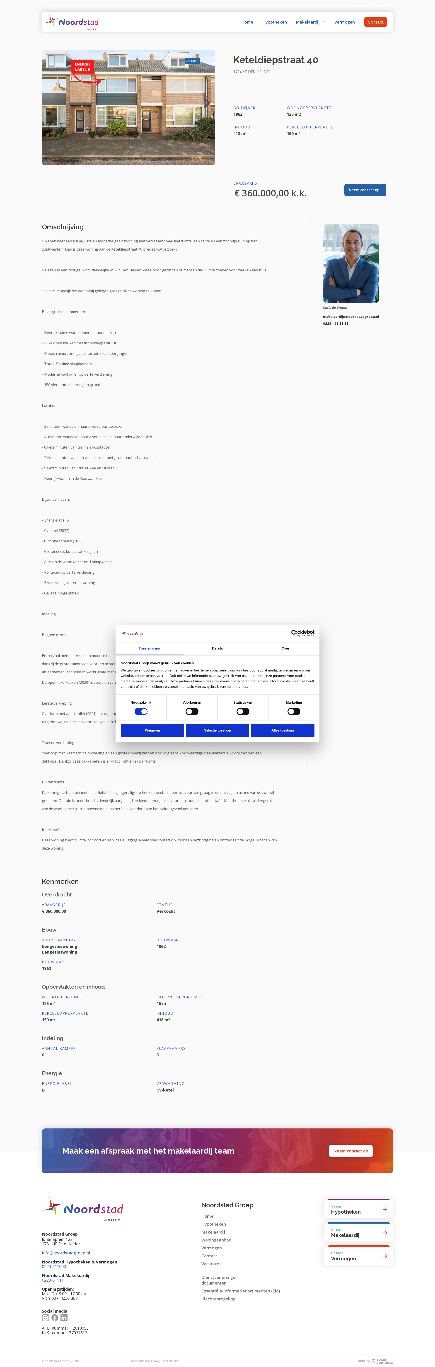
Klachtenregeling (218, 1299)
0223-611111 (54, 1280)
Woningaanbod (216, 1240)
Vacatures (211, 1263)
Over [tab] (285, 648)
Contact (376, 22)
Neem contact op (351, 1151)
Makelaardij (213, 1232)
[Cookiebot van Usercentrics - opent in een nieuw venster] (294, 633)
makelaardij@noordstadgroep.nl (351, 316)
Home (247, 22)
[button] (310, 22)
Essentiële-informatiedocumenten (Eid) (240, 1291)
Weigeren (152, 730)
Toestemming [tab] (149, 648)
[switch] (192, 711)
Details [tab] (217, 648)
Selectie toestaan (217, 730)
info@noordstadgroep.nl (66, 1253)
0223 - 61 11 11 (335, 323)
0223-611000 (54, 1266)
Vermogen (344, 22)
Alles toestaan (282, 730)
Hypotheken (274, 22)
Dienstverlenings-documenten (219, 1280)
